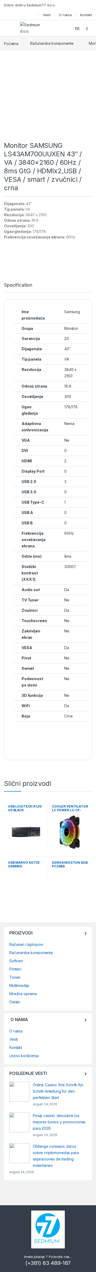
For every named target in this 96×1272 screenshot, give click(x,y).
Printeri (15, 969)
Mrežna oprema (23, 993)
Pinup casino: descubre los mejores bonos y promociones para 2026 (59, 1122)
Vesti (47, 15)
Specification (18, 285)
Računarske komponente (52, 43)
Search (78, 28)
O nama (65, 15)
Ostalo (14, 1002)
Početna (11, 43)
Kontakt (86, 15)
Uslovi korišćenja (24, 1055)
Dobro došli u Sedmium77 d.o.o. (29, 5)
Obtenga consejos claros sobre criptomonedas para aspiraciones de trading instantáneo (56, 1156)
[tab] (18, 287)
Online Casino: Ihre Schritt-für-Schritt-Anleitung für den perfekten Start (58, 1091)
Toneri (15, 977)
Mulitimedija (19, 985)
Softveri (16, 961)
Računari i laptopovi (26, 944)
